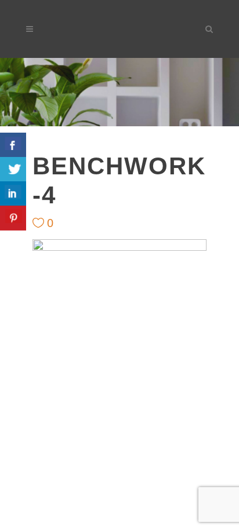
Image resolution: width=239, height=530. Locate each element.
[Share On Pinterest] (13, 218)
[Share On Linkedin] (13, 193)
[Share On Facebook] (13, 145)
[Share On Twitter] (13, 169)
